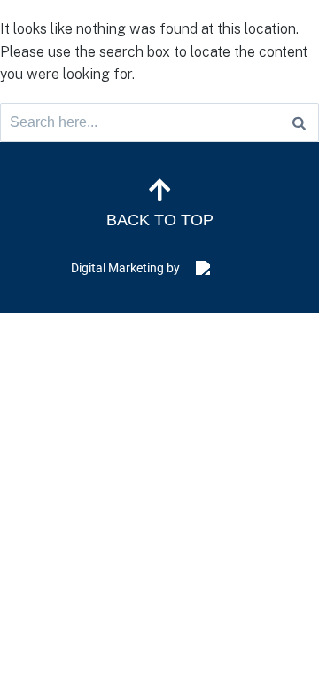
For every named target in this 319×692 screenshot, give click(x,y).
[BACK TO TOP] (159, 189)
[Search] (299, 122)
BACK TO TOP (160, 220)
